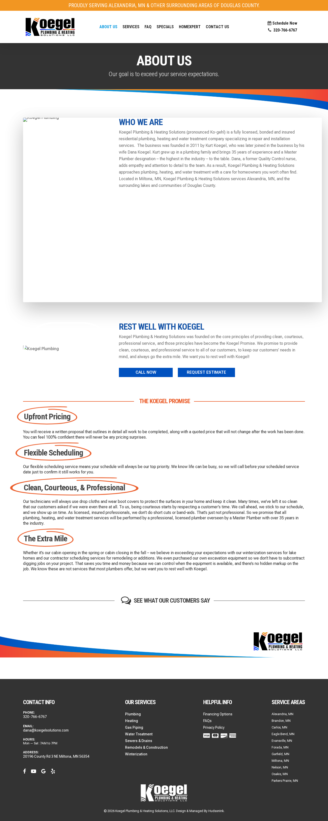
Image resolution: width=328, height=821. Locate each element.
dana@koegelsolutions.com (46, 730)
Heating (131, 721)
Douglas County (201, 185)
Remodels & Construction (146, 747)
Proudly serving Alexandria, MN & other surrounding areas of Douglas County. (164, 5)
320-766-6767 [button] (284, 30)
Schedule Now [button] (284, 23)
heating (166, 172)
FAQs (207, 721)
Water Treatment (138, 734)
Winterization (136, 754)
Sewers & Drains (138, 741)
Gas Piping (134, 727)
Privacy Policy (213, 727)
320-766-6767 (35, 717)
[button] (131, 27)
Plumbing (133, 714)
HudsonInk (216, 811)
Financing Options (217, 714)
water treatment (196, 172)
